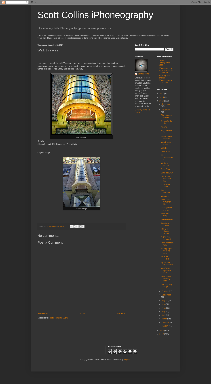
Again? (164, 127)
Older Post (120, 313)
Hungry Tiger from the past (166, 251)
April (164, 315)
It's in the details (165, 258)
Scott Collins (52, 226)
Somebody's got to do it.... (166, 178)
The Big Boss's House (165, 231)
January (165, 326)
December (166, 104)
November (166, 110)
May (164, 311)
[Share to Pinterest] (82, 226)
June (164, 308)
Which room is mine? (167, 143)
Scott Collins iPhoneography (95, 15)
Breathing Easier (165, 224)
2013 (161, 330)
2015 (161, 97)
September (166, 295)
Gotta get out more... (166, 209)
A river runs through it (166, 238)
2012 (161, 334)
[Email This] (71, 226)
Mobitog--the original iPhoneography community (165, 79)
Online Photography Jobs (164, 62)
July (163, 304)
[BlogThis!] (74, 226)
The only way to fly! (166, 285)
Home (82, 313)
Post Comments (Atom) (58, 318)
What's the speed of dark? (166, 270)
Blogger (127, 360)
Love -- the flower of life (166, 202)
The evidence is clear (167, 116)
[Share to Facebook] (80, 226)
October (165, 291)
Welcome (165, 196)
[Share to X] (77, 226)
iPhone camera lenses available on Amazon (166, 70)
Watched (165, 148)
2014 (161, 101)
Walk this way (167, 173)
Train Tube (165, 152)
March (164, 319)
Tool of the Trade (165, 185)
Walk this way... (165, 215)
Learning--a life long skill (166, 278)
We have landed (165, 164)
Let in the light (167, 219)
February (166, 322)
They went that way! (167, 244)
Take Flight (165, 169)
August (165, 301)
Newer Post (43, 313)
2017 (161, 94)
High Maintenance (167, 157)
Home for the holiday (166, 137)
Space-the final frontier (167, 264)
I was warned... (166, 191)
